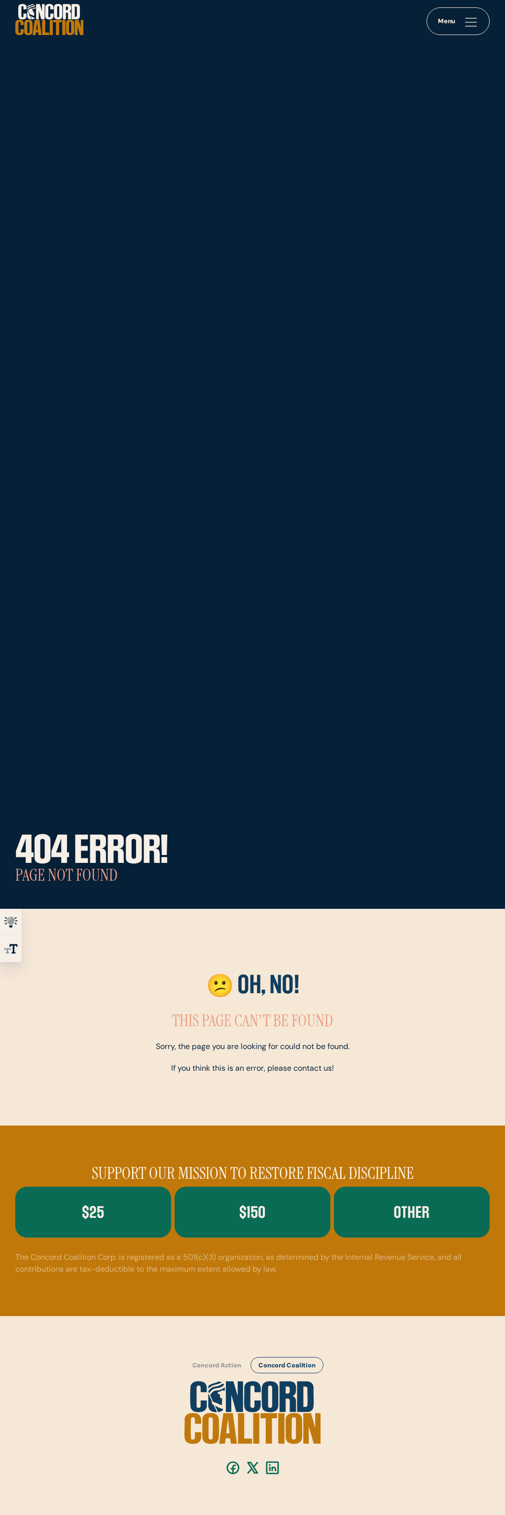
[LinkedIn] (272, 1468)
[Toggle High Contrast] (11, 922)
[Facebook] (233, 1468)
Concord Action (216, 1365)
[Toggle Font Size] (11, 948)
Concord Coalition (287, 1365)
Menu (447, 21)
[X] (252, 1468)
